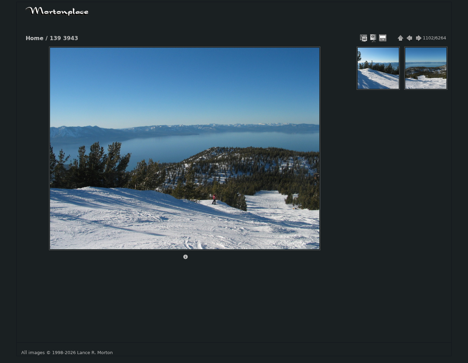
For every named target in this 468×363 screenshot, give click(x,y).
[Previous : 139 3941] (409, 38)
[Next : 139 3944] (418, 38)
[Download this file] (382, 38)
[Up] (182, 56)
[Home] (56, 10)
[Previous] (60, 143)
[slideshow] (373, 38)
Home (35, 38)
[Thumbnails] (400, 38)
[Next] (309, 143)
